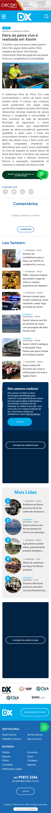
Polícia (5, 760)
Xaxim (6, 28)
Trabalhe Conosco (11, 739)
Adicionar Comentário (28, 230)
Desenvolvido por (25, 809)
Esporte (6, 756)
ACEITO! (19, 422)
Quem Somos (9, 734)
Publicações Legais (12, 769)
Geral (30, 756)
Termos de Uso (35, 734)
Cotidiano (32, 760)
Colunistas (7, 764)
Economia (32, 752)
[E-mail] (31, 191)
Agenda (31, 764)
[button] (24, 175)
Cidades (27, 314)
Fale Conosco (34, 739)
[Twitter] (14, 191)
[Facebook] (5, 191)
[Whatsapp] (22, 191)
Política (5, 752)
